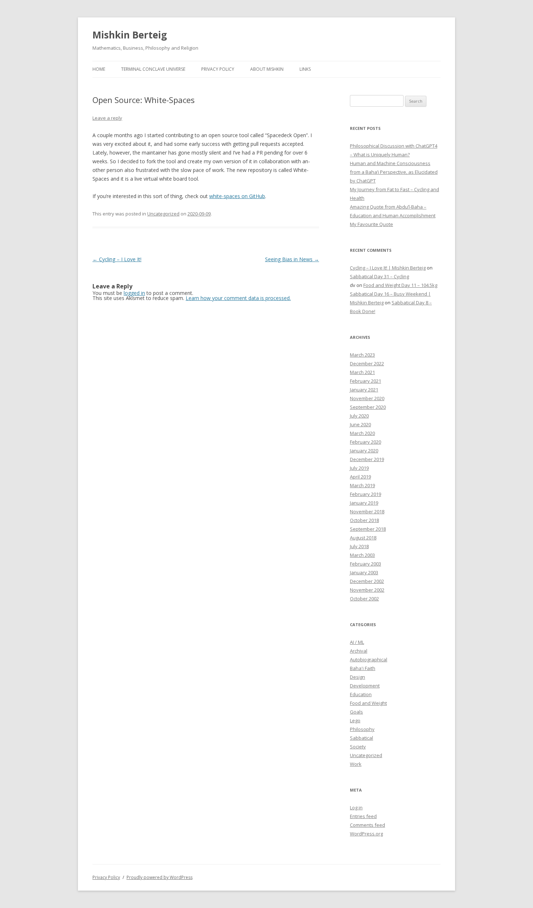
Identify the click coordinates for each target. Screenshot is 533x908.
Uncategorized (163, 213)
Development (365, 685)
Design (357, 677)
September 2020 (368, 407)
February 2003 (365, 563)
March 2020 (362, 433)
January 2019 (364, 503)
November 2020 (367, 398)
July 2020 (359, 415)
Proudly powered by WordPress (160, 877)
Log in (356, 807)
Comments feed (367, 825)
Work (355, 764)
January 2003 (364, 572)
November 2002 (367, 590)
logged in (134, 292)
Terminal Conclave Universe (153, 69)
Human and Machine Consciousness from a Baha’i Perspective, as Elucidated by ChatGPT (394, 172)
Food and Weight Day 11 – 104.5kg (400, 285)
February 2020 (365, 442)
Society (358, 746)
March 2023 (362, 355)
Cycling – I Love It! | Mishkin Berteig (388, 267)
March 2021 (362, 372)
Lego (355, 720)
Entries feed (363, 816)
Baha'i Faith (362, 668)
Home (98, 69)
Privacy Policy (217, 69)
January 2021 (364, 389)
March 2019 (362, 485)
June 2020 (360, 424)
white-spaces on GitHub (237, 196)
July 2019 (359, 468)
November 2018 (367, 511)
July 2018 (359, 546)
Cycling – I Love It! (116, 259)
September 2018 (368, 529)
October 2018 (364, 520)
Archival (358, 651)
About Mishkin (267, 69)
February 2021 (365, 381)
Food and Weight (368, 703)
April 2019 (360, 476)
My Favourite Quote (371, 224)
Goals (356, 711)
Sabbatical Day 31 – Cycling (379, 276)
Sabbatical (361, 738)
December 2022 (367, 363)
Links (305, 69)
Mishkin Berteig (129, 34)
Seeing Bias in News (292, 259)
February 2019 (365, 494)
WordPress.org (366, 833)
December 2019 (367, 459)
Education (361, 694)
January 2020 (364, 450)
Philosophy (362, 729)
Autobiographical (368, 659)
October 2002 (364, 598)
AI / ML (357, 642)
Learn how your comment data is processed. (238, 298)
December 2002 (367, 581)
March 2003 (362, 555)
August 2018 (363, 537)
